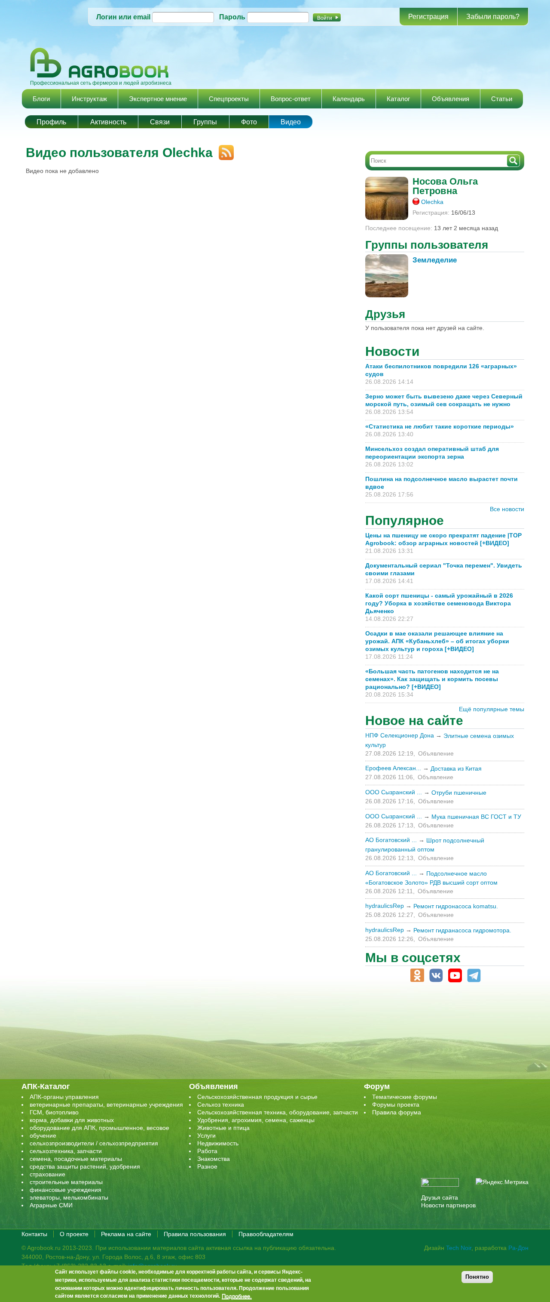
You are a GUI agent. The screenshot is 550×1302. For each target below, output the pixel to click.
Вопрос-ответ (291, 98)
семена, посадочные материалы (76, 1158)
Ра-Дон (518, 1247)
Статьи (501, 98)
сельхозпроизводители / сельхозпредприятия (94, 1143)
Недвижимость (217, 1143)
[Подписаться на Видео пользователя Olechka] (223, 148)
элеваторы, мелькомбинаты (69, 1197)
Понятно (477, 1277)
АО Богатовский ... (391, 839)
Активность (108, 122)
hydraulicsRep (384, 905)
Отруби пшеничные (458, 792)
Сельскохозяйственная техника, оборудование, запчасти (277, 1112)
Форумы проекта (395, 1104)
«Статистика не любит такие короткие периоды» (439, 426)
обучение (43, 1135)
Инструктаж (89, 98)
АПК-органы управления (64, 1096)
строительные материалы (66, 1182)
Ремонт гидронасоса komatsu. (455, 906)
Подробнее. (237, 1296)
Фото (249, 122)
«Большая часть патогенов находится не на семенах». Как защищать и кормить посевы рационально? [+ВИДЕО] (432, 679)
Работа (207, 1151)
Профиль (51, 122)
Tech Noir (458, 1247)
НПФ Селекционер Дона (399, 735)
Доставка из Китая (456, 768)
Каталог (398, 98)
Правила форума (396, 1112)
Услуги (206, 1135)
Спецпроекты (229, 98)
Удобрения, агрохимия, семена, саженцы (256, 1120)
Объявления (450, 98)
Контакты (34, 1234)
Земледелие (434, 260)
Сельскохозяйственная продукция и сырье (257, 1096)
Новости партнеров (448, 1205)
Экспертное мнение (158, 98)
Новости (392, 351)
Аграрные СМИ (51, 1205)
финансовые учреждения (65, 1189)
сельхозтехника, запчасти (66, 1151)
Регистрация (428, 16)
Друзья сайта (439, 1197)
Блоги (41, 98)
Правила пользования (195, 1234)
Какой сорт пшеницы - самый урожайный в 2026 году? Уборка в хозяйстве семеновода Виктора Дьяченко (439, 603)
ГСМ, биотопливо (54, 1112)
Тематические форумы (404, 1096)
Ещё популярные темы (491, 709)
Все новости (507, 509)
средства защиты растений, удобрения (85, 1166)
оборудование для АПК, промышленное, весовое (99, 1127)
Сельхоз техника (220, 1104)
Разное (207, 1166)
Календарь (349, 98)
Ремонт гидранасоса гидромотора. (462, 930)
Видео (291, 122)
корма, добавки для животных (72, 1120)
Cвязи (160, 122)
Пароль (232, 17)
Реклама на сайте (126, 1234)
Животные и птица (223, 1127)
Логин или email (123, 17)
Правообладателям (265, 1234)
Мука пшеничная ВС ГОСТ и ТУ (476, 816)
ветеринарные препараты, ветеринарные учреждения (106, 1104)
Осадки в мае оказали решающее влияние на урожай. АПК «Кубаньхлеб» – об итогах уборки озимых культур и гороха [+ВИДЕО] (437, 641)
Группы (205, 122)
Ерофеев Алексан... (393, 768)
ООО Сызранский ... (393, 792)
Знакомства (213, 1158)
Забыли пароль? (492, 16)
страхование (47, 1174)
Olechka (432, 201)
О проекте (74, 1234)
